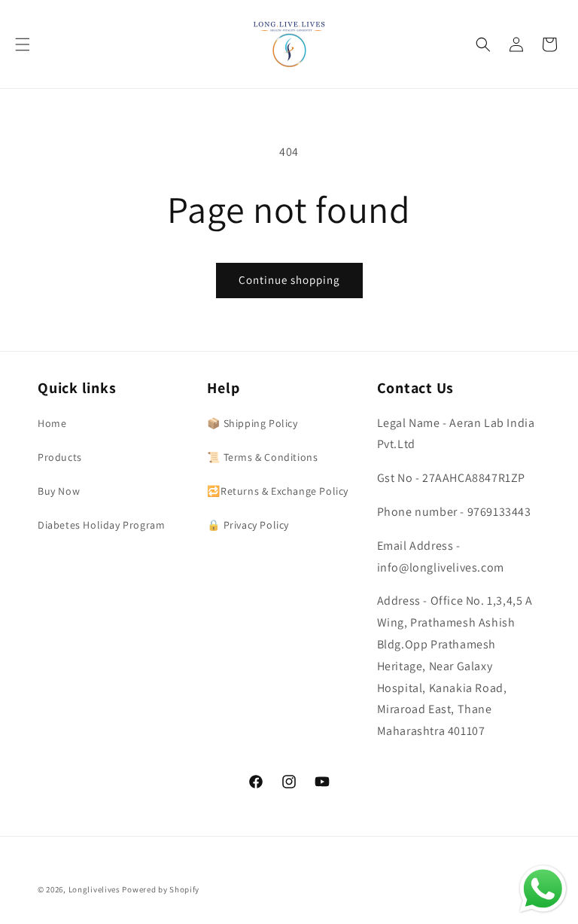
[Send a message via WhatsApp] (543, 888)
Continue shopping (289, 280)
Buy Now (59, 491)
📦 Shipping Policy (252, 423)
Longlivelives (95, 889)
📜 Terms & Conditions (262, 457)
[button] (22, 44)
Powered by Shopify (160, 889)
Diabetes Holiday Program (101, 525)
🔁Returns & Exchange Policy (277, 491)
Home (52, 423)
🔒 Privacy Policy (248, 525)
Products (60, 457)
